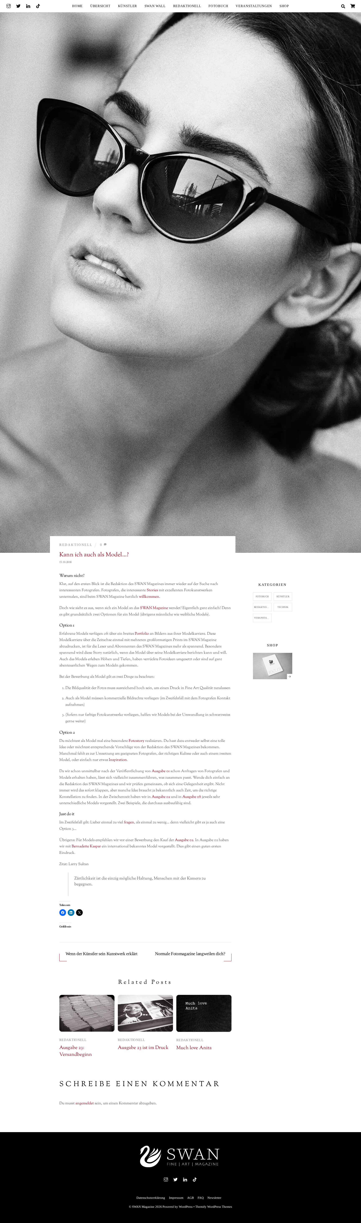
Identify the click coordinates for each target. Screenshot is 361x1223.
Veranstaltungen (254, 6)
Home (77, 6)
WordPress (186, 1206)
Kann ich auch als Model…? (94, 555)
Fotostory (136, 741)
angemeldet (84, 1103)
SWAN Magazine (154, 608)
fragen (129, 822)
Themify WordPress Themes (213, 1206)
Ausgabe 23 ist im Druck (143, 1047)
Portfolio (142, 634)
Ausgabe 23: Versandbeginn (75, 1051)
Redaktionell (187, 6)
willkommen (149, 597)
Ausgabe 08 (191, 797)
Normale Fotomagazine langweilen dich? (190, 953)
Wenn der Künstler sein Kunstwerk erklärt (101, 953)
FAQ (201, 1197)
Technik (282, 607)
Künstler (127, 6)
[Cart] (352, 6)
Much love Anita (194, 1048)
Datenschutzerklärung (150, 1197)
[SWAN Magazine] (180, 1168)
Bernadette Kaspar (86, 846)
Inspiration (118, 760)
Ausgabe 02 (161, 797)
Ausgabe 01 (161, 771)
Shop (284, 6)
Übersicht (100, 6)
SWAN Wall (155, 6)
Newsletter (214, 1197)
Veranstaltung (263, 618)
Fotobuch (218, 6)
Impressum (176, 1197)
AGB (190, 1197)
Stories (152, 590)
